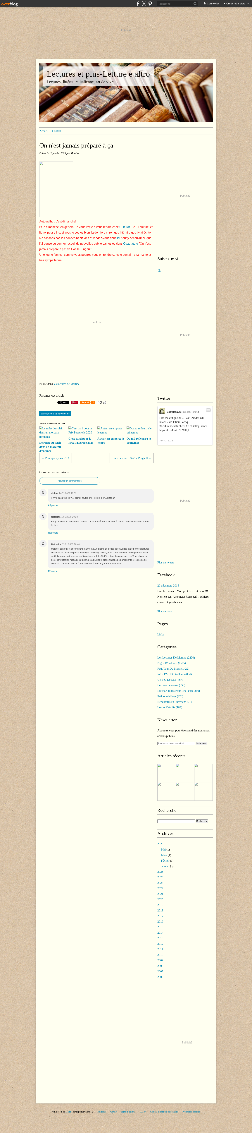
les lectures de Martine (66, 383)
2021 (160, 893)
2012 (160, 943)
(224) (170, 696)
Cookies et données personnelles (164, 1111)
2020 (160, 899)
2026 (160, 844)
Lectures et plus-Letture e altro (98, 73)
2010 (160, 954)
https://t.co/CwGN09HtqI (174, 430)
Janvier (165, 866)
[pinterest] (150, 3)
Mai (163, 849)
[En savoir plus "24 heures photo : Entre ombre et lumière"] (166, 773)
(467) (170, 679)
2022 (160, 888)
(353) (171, 685)
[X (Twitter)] (144, 3)
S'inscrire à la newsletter (55, 413)
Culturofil (125, 227)
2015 (160, 927)
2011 (160, 949)
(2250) (176, 657)
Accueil (43, 131)
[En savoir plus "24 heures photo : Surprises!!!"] (203, 791)
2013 (160, 938)
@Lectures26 (190, 412)
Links (160, 634)
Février (165, 860)
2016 (160, 921)
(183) (169, 707)
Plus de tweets (165, 562)
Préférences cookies (191, 1111)
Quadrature (130, 243)
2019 (160, 904)
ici (118, 238)
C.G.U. (143, 1111)
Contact (56, 131)
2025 (160, 871)
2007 (160, 971)
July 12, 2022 (166, 440)
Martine (68, 1111)
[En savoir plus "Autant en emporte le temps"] (185, 791)
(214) (175, 701)
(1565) (171, 663)
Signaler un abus (128, 1111)
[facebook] (138, 3)
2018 (160, 910)
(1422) (173, 668)
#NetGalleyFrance (196, 426)
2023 (160, 882)
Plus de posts (164, 611)
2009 (160, 960)
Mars (164, 855)
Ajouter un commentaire (70, 481)
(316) (178, 690)
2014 (160, 932)
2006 (160, 976)
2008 (160, 965)
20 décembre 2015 (168, 585)
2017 (160, 916)
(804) (174, 674)
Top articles (101, 1111)
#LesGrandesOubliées (172, 426)
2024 (160, 877)
